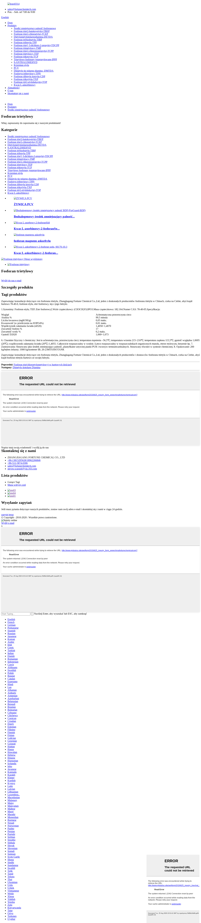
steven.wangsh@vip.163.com (22, 468)
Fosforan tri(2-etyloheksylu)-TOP (30, 82)
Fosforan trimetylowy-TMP (27, 48)
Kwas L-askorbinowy (24, 85)
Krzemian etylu (21, 65)
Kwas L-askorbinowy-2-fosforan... (36, 253)
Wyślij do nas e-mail (11, 280)
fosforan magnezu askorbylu (32, 240)
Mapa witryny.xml (17, 485)
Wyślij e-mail (7, 523)
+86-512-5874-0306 (18, 463)
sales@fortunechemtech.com (22, 9)
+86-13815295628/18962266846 (24, 460)
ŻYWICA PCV (23, 204)
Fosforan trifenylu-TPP (25, 42)
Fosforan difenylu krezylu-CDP (29, 76)
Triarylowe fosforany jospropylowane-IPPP (35, 59)
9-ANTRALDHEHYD (25, 62)
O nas (10, 90)
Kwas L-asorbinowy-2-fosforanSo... (37, 228)
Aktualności (13, 87)
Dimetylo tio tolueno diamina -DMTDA (34, 70)
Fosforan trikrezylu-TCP (26, 56)
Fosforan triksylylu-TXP (26, 79)
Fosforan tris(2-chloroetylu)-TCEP (31, 34)
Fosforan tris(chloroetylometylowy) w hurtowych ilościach (43, 364)
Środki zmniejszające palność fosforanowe (35, 28)
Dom (10, 22)
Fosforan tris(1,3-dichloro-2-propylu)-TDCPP (36, 45)
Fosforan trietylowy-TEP (26, 53)
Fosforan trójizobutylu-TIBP (28, 39)
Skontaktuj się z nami (18, 93)
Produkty (12, 25)
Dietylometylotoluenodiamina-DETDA (33, 36)
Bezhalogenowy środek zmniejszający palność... (44, 216)
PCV (16, 68)
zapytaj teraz (7, 514)
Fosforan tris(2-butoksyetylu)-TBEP (32, 31)
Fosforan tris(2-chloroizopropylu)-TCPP (34, 51)
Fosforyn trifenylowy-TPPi (27, 73)
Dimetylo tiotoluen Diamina (26, 367)
